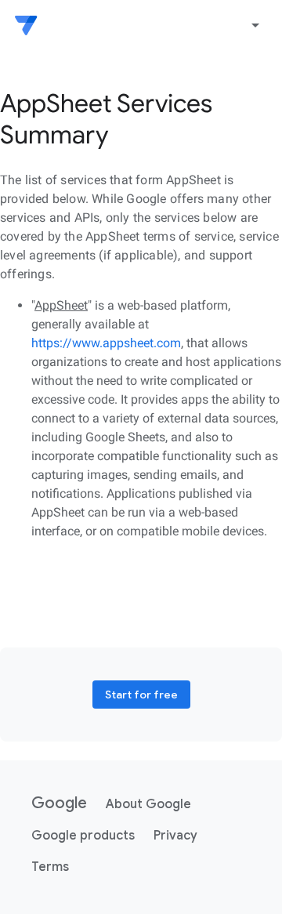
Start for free (141, 694)
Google (59, 803)
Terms (50, 867)
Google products (83, 835)
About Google (148, 804)
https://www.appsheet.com (106, 342)
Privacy (175, 835)
